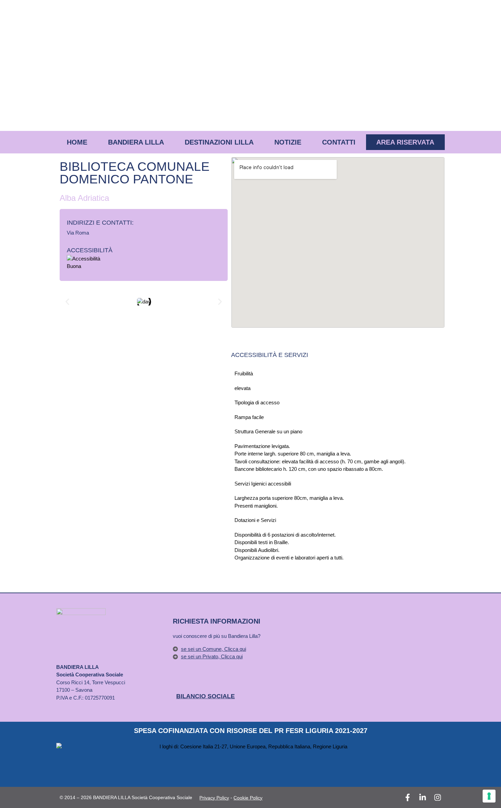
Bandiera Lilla (136, 142)
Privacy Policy (214, 797)
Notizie (287, 142)
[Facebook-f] (407, 797)
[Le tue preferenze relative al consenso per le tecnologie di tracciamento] (489, 796)
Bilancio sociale (205, 696)
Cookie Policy (247, 797)
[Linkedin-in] (422, 797)
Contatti (338, 142)
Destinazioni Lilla (219, 142)
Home (77, 142)
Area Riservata (405, 142)
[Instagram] (437, 797)
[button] (67, 301)
